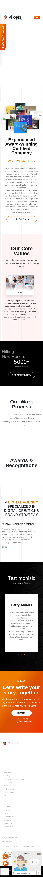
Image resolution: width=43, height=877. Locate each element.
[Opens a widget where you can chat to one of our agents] (26, 863)
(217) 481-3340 (10, 6)
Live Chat (8, 9)
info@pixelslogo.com (13, 3)
